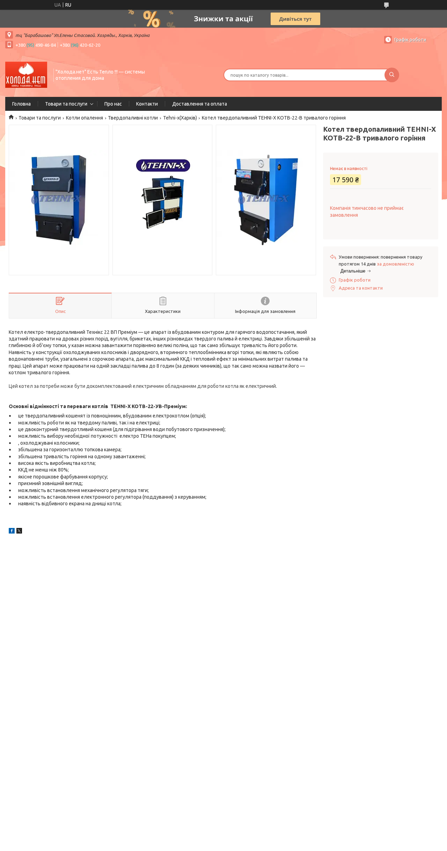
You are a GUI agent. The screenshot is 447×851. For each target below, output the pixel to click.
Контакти (147, 103)
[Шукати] (391, 75)
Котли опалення (84, 118)
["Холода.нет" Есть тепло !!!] (26, 74)
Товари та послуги (66, 103)
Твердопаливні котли (133, 118)
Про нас (113, 103)
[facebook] (12, 532)
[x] (19, 532)
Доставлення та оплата (199, 103)
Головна (21, 103)
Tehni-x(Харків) (180, 118)
